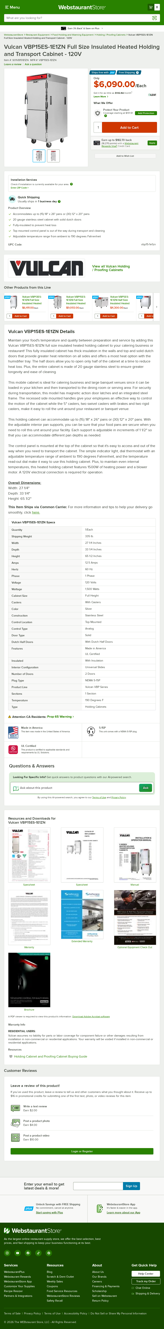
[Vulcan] (46, 268)
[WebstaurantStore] (54, 1230)
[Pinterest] (49, 1253)
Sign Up (131, 1186)
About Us (98, 1271)
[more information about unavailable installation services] (71, 184)
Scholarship (99, 1291)
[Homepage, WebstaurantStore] (82, 7)
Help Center (145, 1273)
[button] (39, 156)
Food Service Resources (62, 1291)
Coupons (52, 1286)
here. (36, 512)
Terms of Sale (12, 1313)
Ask (145, 788)
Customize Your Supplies (19, 1286)
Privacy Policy (118, 797)
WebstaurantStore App (18, 1281)
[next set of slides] (156, 307)
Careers (97, 1281)
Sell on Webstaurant (104, 1295)
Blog (49, 1271)
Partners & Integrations (18, 1295)
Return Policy (100, 1300)
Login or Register (82, 1151)
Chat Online (143, 1287)
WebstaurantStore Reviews (63, 1295)
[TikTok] (38, 1253)
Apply (153, 143)
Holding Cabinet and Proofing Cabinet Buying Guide (63, 1056)
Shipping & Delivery (148, 1293)
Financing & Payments (106, 1286)
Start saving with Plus (49, 1212)
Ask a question (33, 64)
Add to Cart (21, 316)
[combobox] (82, 18)
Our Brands (99, 1276)
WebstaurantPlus (14, 1271)
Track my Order (146, 1281)
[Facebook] (28, 1253)
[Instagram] (7, 1253)
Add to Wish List (125, 156)
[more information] (59, 201)
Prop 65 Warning (59, 716)
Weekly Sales (55, 1281)
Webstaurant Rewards (17, 1276)
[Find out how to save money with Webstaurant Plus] (8, 297)
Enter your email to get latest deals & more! (44, 1186)
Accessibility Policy (75, 1313)
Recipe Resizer (13, 1291)
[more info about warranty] (105, 116)
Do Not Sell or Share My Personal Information (119, 1313)
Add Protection (146, 113)
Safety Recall (55, 1300)
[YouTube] (17, 1253)
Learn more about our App (123, 1212)
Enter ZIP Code (20, 187)
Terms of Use (99, 797)
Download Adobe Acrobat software (91, 1016)
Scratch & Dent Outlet (60, 1276)
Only (96, 78)
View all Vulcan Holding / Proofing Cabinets (111, 268)
